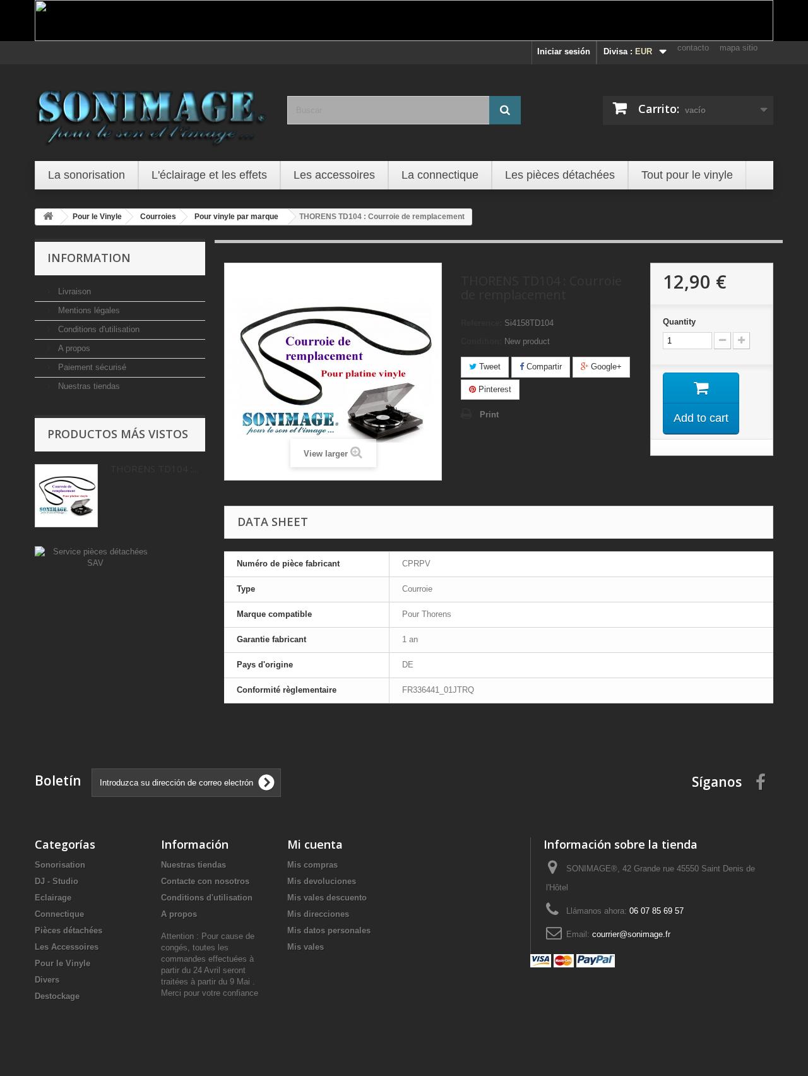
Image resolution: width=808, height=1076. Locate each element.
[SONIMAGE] (151, 111)
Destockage (57, 996)
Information (89, 257)
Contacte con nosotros (205, 881)
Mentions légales (88, 310)
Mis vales (305, 947)
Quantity (679, 321)
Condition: (481, 341)
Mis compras (312, 865)
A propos (73, 348)
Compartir (543, 366)
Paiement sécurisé (91, 367)
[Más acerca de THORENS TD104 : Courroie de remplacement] (66, 495)
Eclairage (53, 897)
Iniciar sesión (563, 51)
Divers (47, 979)
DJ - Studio (56, 881)
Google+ (605, 366)
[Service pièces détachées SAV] (95, 556)
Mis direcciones (318, 914)
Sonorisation (60, 865)
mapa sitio (739, 47)
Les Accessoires (66, 947)
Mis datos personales (329, 930)
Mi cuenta (315, 844)
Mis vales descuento (327, 897)
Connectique (59, 914)
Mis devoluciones (321, 881)
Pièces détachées (68, 930)
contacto (693, 47)
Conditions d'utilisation (98, 329)
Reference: (481, 323)
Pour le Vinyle (62, 963)
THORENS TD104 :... (154, 468)
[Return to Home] (48, 217)
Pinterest (493, 389)
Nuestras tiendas (88, 386)
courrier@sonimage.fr (631, 934)
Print (489, 414)
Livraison (73, 291)
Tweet (489, 366)
